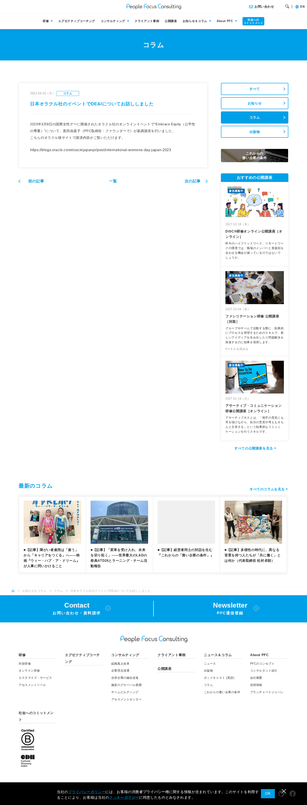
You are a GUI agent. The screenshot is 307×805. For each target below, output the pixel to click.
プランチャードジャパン (267, 692)
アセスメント (32, 685)
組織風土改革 (120, 663)
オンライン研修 (29, 670)
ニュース (210, 663)
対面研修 (25, 663)
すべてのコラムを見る (267, 489)
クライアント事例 (147, 21)
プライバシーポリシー (86, 792)
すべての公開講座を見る (253, 448)
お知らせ (255, 103)
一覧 (113, 181)
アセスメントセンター (126, 699)
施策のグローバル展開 (126, 685)
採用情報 (256, 685)
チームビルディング (125, 692)
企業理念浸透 (120, 670)
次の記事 (193, 181)
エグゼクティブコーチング (76, 21)
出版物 (254, 132)
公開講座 (171, 21)
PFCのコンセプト (262, 663)
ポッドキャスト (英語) (219, 677)
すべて (254, 89)
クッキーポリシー (124, 797)
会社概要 (256, 677)
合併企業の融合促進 (125, 677)
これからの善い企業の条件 (222, 692)
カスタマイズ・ (35, 677)
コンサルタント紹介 (264, 670)
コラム (254, 117)
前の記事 (36, 181)
